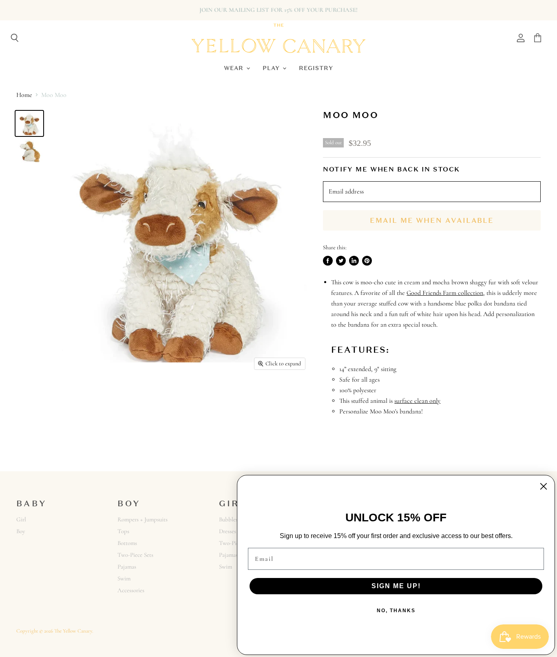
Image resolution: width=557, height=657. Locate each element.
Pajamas (126, 566)
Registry (316, 68)
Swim (123, 578)
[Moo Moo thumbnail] (29, 123)
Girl (21, 519)
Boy (20, 531)
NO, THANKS (396, 610)
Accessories (130, 590)
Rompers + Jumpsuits (142, 519)
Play (272, 68)
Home (24, 95)
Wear (234, 68)
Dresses (227, 531)
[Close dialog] (543, 486)
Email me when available (432, 220)
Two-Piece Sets (135, 554)
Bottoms (127, 543)
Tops (123, 531)
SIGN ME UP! (396, 585)
